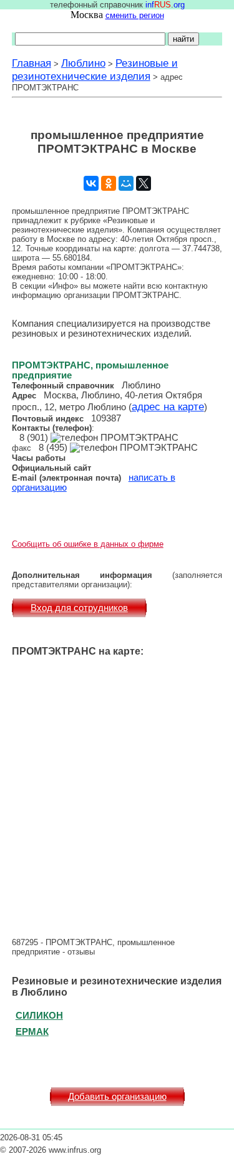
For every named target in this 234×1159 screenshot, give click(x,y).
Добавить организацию (117, 1097)
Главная (31, 63)
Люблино (83, 63)
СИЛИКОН (39, 1015)
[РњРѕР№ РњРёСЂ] (126, 183)
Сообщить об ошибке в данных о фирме (87, 544)
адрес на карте (168, 406)
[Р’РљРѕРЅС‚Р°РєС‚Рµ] (91, 183)
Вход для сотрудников (79, 608)
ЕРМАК (32, 1031)
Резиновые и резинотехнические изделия (95, 69)
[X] (143, 183)
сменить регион (134, 15)
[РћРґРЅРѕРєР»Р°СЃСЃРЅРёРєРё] (108, 183)
